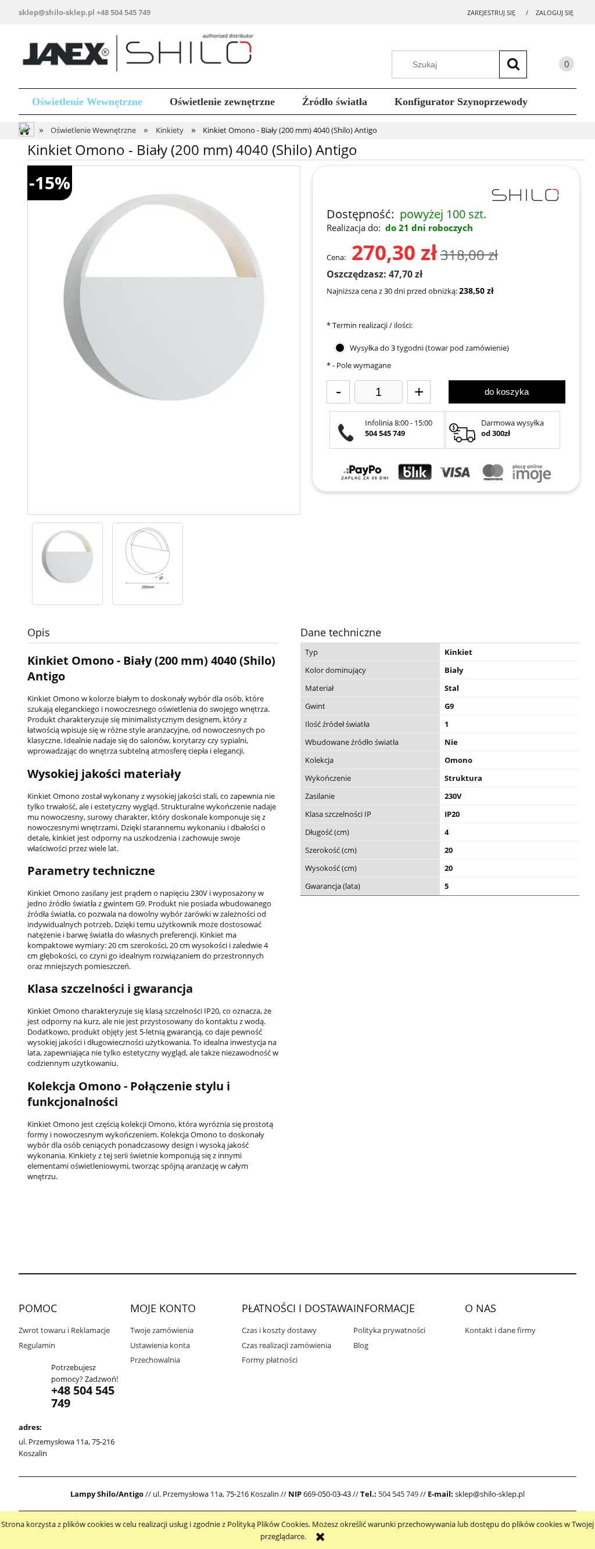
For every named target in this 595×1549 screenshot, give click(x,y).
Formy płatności (270, 1360)
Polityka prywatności (389, 1330)
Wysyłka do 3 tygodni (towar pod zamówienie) (429, 348)
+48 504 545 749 (123, 12)
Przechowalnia (155, 1360)
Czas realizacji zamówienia (286, 1345)
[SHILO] (524, 194)
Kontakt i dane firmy (500, 1330)
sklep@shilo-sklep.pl (57, 12)
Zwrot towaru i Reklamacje (64, 1330)
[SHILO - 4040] (67, 558)
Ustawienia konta (160, 1345)
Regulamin (37, 1345)
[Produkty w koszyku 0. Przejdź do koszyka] (555, 66)
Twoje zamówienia (161, 1330)
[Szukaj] (513, 64)
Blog (360, 1345)
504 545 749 (398, 1494)
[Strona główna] (142, 55)
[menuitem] (87, 102)
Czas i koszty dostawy (279, 1330)
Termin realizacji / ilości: (370, 325)
